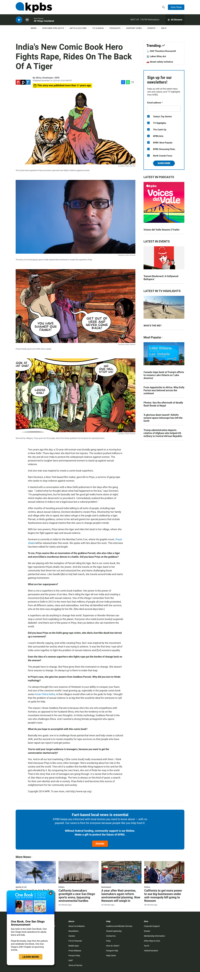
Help (164, 28)
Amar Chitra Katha (45, 694)
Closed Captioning (113, 931)
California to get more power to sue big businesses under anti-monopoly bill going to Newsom (163, 895)
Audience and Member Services (119, 926)
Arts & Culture (78, 28)
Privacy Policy (74, 955)
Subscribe (164, 163)
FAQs (108, 941)
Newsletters (73, 931)
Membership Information (154, 936)
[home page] (34, 7)
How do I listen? (112, 946)
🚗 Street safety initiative (159, 61)
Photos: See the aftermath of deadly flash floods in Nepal (163, 404)
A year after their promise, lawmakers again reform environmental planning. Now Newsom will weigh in (120, 895)
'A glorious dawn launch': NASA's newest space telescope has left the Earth (163, 417)
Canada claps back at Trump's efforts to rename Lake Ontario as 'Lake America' (164, 375)
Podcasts (115, 28)
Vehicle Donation (151, 951)
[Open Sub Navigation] (38, 28)
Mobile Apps (73, 946)
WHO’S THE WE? (152, 325)
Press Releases (74, 951)
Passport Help (112, 951)
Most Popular (152, 337)
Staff (70, 960)
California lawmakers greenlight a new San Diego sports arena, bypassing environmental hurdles (77, 895)
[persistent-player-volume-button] (27, 20)
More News (23, 857)
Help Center (111, 955)
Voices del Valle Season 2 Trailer (162, 229)
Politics (61, 887)
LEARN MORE (30, 957)
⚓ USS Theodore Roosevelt (161, 51)
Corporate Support (152, 926)
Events (151, 28)
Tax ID (146, 946)
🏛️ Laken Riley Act (156, 56)
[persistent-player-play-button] (19, 19)
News (33, 28)
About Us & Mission (76, 926)
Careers (71, 936)
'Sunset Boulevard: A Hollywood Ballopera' (161, 278)
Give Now (176, 7)
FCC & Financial (75, 941)
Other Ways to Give (152, 941)
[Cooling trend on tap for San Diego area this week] (36, 872)
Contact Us (111, 936)
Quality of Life (21, 887)
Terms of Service (75, 965)
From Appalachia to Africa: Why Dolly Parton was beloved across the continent (164, 390)
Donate (100, 843)
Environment (106, 887)
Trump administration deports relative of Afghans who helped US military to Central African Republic (163, 433)
